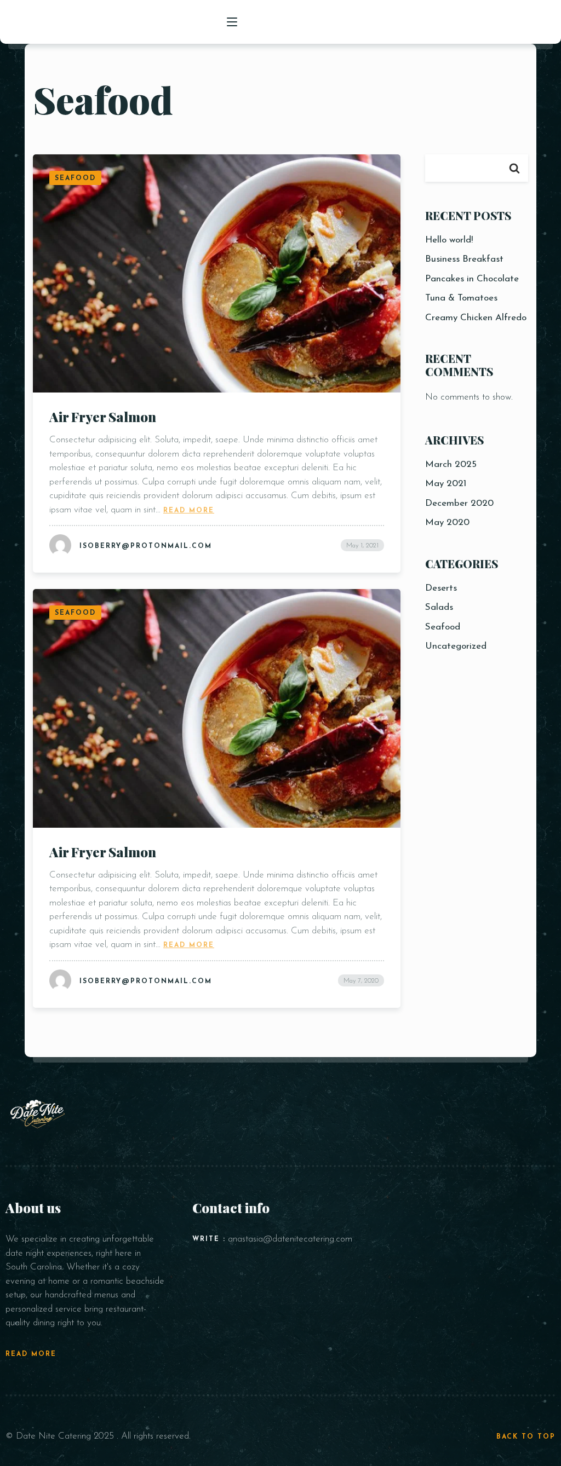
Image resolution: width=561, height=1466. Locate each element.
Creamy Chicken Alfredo (475, 317)
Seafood (442, 627)
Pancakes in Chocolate (472, 279)
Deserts (441, 588)
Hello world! (449, 240)
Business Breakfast (464, 259)
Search (514, 168)
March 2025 (451, 464)
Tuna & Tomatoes (461, 298)
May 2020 (447, 522)
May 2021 (445, 483)
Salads (439, 607)
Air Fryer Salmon (102, 416)
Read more (188, 510)
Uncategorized (455, 646)
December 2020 (459, 503)
